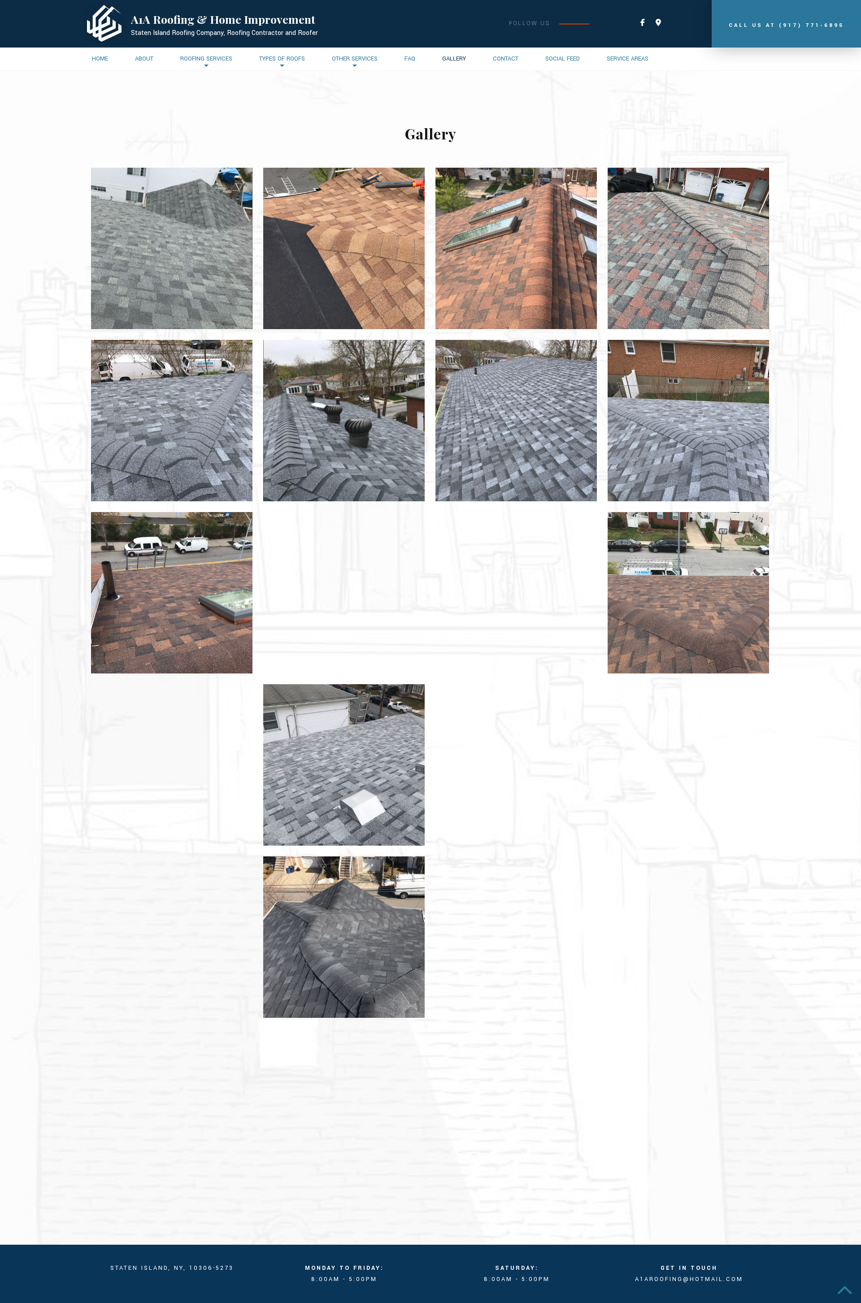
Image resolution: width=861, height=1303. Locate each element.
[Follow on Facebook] (642, 23)
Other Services (355, 59)
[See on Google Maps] (658, 23)
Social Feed (562, 59)
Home (100, 59)
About (144, 59)
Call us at (786, 25)
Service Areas (627, 59)
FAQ (409, 59)
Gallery (454, 59)
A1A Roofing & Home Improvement (223, 19)
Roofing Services (206, 59)
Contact (505, 59)
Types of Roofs (282, 59)
